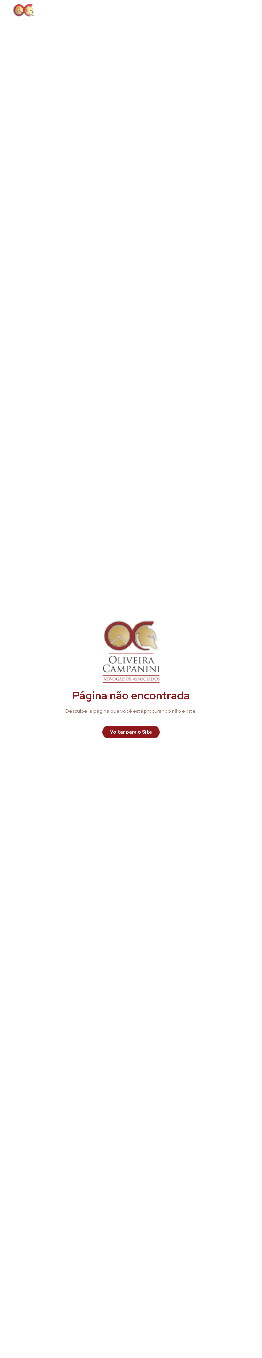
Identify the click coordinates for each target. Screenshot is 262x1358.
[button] (240, 10)
